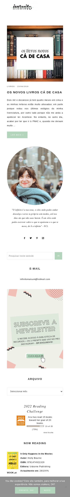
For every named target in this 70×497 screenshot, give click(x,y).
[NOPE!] (65, 487)
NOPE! (47, 490)
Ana (30, 417)
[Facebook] (26, 238)
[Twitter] (32, 238)
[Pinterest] (38, 238)
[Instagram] (44, 238)
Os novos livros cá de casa (34, 92)
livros (11, 86)
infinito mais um (26, 6)
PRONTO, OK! (26, 490)
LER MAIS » (17, 135)
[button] (60, 5)
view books (48, 432)
